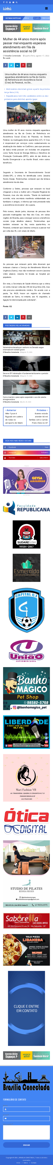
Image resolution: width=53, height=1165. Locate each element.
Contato (33, 1162)
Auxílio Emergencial (12, 159)
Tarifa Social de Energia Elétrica (22, 153)
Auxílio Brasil (32, 159)
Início (18, 1162)
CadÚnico (29, 146)
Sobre (26, 1162)
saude (7, 58)
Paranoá (34, 137)
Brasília (15, 218)
